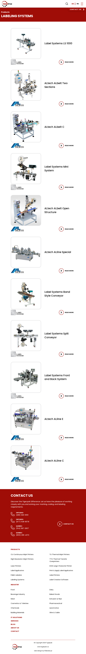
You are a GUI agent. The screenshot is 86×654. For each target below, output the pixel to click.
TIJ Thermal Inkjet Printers (59, 554)
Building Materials (17, 612)
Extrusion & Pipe (55, 599)
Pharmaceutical (55, 603)
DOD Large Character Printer (60, 566)
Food (13, 590)
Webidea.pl (48, 651)
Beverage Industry (18, 594)
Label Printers (54, 575)
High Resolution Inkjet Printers (22, 559)
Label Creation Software (58, 580)
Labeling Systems (17, 580)
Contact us (75, 9)
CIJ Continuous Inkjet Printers (22, 554)
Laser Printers (16, 566)
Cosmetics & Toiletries (19, 603)
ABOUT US (15, 628)
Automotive (54, 608)
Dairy (51, 590)
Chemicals (15, 608)
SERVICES (14, 621)
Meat (13, 599)
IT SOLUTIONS (16, 617)
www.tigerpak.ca (43, 647)
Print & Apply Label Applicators (61, 570)
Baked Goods (54, 594)
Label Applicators (17, 570)
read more (69, 62)
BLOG (13, 624)
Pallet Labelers (16, 575)
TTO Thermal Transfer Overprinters (58, 560)
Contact (15, 631)
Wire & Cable (54, 612)
